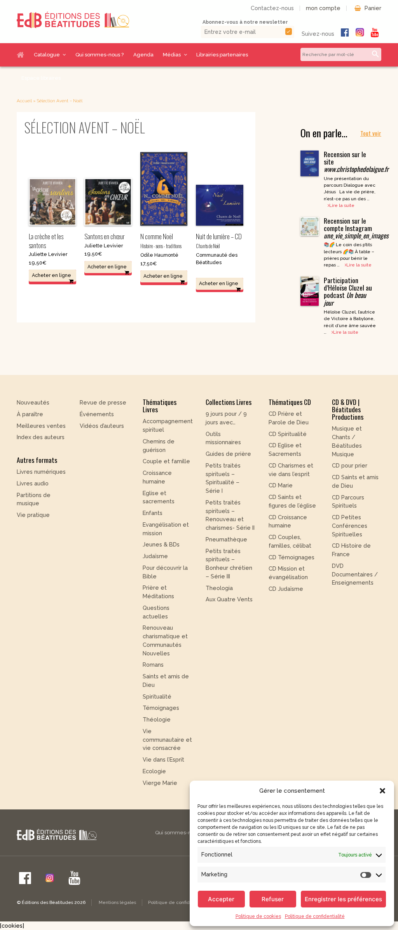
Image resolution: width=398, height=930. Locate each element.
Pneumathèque (226, 539)
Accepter (221, 899)
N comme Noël (161, 240)
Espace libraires (41, 78)
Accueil (23, 55)
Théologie (157, 719)
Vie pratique (33, 514)
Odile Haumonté (159, 255)
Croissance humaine (157, 477)
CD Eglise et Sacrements (285, 449)
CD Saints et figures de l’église (292, 501)
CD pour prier (349, 465)
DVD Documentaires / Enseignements (355, 574)
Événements (97, 414)
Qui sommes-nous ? (99, 55)
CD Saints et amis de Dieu (355, 481)
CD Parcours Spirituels (348, 501)
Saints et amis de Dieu (166, 680)
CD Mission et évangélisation (288, 572)
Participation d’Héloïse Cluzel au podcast (348, 291)
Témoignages (161, 707)
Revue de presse (103, 402)
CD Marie (281, 485)
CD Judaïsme (286, 588)
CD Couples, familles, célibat (290, 541)
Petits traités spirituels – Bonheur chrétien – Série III (229, 564)
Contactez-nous (272, 8)
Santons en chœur (104, 236)
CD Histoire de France (351, 549)
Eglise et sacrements (159, 497)
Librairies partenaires (222, 55)
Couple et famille (166, 461)
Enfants (152, 513)
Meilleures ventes (41, 425)
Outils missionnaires (223, 438)
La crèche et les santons (46, 240)
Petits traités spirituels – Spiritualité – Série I (223, 478)
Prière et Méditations (158, 591)
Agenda (143, 55)
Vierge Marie (160, 782)
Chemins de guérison (159, 445)
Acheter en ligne (51, 275)
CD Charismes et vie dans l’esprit (291, 469)
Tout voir (370, 133)
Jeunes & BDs (161, 544)
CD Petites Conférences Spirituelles (349, 526)
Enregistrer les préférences (343, 899)
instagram (360, 32)
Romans (153, 664)
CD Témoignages (291, 557)
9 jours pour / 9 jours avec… (226, 418)
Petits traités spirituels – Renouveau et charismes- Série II (230, 515)
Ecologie (154, 771)
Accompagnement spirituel (168, 425)
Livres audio (33, 483)
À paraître (30, 414)
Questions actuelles (156, 612)
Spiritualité (157, 696)
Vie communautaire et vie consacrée (167, 739)
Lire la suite (341, 205)
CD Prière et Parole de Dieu (289, 418)
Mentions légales (117, 902)
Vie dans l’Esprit (163, 759)
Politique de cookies (258, 916)
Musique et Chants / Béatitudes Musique (347, 441)
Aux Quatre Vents (229, 599)
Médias (172, 55)
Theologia (219, 588)
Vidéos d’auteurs (102, 425)
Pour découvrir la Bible (165, 572)
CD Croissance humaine (288, 521)
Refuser (273, 899)
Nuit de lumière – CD (219, 240)
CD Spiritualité (288, 434)
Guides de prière (228, 453)
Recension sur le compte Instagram (356, 227)
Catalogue (47, 55)
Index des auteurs (41, 437)
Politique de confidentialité (315, 916)
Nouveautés (33, 402)
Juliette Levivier (48, 254)
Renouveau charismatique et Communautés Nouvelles (165, 640)
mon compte (323, 8)
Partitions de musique (34, 499)
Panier (373, 8)
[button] (382, 791)
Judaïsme (155, 556)
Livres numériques (41, 471)
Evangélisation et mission (166, 528)
